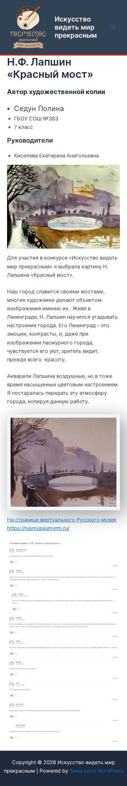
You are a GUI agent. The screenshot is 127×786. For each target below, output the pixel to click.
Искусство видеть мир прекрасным (76, 27)
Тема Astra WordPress (96, 771)
